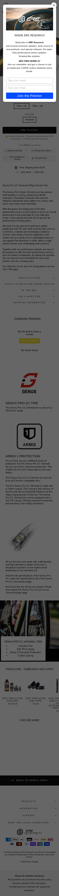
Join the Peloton (29, 95)
